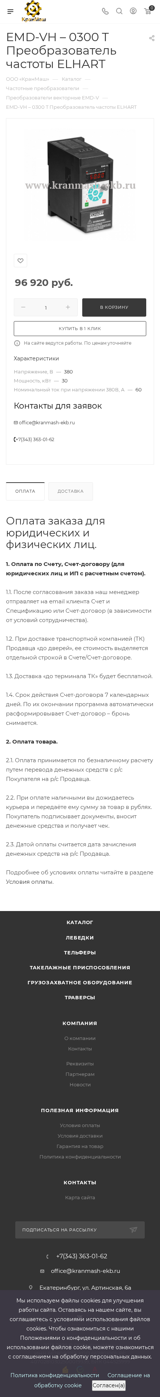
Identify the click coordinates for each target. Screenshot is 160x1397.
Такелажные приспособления (80, 967)
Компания (80, 1023)
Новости (80, 1084)
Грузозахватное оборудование (80, 982)
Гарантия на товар (80, 1146)
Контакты (80, 1049)
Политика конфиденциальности (80, 1157)
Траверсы (80, 997)
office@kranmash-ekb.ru (47, 422)
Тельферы (80, 953)
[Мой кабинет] (133, 11)
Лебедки (80, 938)
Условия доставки (80, 1136)
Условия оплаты (29, 881)
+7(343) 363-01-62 (35, 439)
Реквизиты (80, 1064)
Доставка (71, 491)
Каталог (80, 922)
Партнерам (80, 1074)
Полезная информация (80, 1110)
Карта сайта (80, 1197)
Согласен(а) (109, 1385)
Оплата (25, 491)
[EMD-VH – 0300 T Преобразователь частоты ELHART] (80, 185)
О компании (80, 1038)
